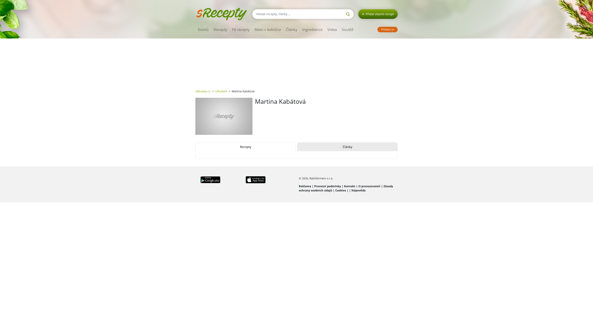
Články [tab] (347, 147)
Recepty (220, 29)
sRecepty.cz (202, 91)
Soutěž (347, 29)
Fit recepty (241, 29)
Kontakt (349, 186)
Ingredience (312, 29)
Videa (332, 29)
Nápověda (358, 190)
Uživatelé (221, 91)
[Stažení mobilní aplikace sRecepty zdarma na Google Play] (210, 179)
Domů (203, 29)
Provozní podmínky (327, 186)
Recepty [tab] (245, 147)
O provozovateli (369, 186)
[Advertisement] (296, 61)
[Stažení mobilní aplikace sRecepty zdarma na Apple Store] (255, 179)
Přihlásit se (387, 29)
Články (291, 29)
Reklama (305, 186)
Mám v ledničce (267, 29)
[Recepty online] (221, 14)
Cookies (340, 190)
